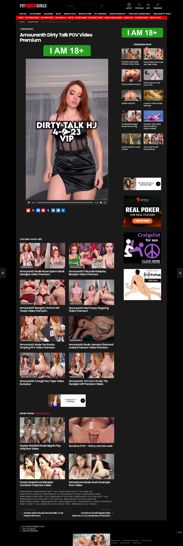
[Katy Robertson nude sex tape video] (153, 54)
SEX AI (71, 17)
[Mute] (101, 202)
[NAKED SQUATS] (131, 95)
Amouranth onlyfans (62, 496)
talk (86, 504)
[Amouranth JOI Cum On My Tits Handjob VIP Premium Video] (91, 365)
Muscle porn (85, 14)
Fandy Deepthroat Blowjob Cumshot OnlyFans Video (36, 483)
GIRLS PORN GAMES (113, 17)
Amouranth (27, 491)
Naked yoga (70, 14)
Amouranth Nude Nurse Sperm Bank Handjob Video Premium (42, 273)
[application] (67, 132)
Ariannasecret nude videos (131, 148)
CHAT (21, 17)
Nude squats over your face (152, 83)
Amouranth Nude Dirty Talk (35, 496)
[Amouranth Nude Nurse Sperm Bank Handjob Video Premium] (42, 255)
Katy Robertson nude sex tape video (153, 63)
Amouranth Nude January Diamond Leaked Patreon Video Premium (91, 346)
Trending (157, 8)
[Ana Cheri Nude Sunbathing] (153, 138)
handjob (46, 504)
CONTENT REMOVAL (30, 531)
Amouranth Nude (92, 494)
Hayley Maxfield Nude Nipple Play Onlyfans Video (40, 447)
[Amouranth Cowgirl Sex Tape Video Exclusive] (42, 365)
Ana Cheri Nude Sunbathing (151, 148)
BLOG (58, 14)
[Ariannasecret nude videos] (131, 138)
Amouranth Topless (90, 501)
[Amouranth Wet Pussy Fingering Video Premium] (91, 292)
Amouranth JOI (52, 494)
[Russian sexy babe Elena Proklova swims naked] (153, 115)
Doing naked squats (131, 84)
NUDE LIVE (128, 17)
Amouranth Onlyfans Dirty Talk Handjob (42, 499)
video (94, 504)
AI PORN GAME (141, 17)
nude (61, 504)
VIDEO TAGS (155, 17)
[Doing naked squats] (131, 75)
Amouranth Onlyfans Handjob (80, 499)
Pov (69, 504)
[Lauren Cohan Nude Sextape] (153, 95)
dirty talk (35, 504)
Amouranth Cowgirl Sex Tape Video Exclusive (42, 382)
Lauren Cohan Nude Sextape (153, 104)
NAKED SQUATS (128, 103)
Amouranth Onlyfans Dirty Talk (92, 496)
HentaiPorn (60, 17)
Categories (35, 14)
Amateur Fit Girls (162, 14)
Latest (129, 8)
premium (77, 504)
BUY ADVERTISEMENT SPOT (33, 527)
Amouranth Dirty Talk (47, 491)
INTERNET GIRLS (96, 17)
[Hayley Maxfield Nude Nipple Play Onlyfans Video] (42, 430)
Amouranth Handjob (32, 494)
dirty (24, 504)
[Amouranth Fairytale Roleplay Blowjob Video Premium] (91, 255)
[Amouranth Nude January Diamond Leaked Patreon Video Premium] (91, 329)
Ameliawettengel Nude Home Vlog (129, 125)
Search (101, 6)
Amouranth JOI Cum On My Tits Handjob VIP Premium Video (88, 382)
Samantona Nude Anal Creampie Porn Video (89, 483)
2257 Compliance (29, 529)
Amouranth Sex (50, 501)
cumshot (107, 501)
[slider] (65, 202)
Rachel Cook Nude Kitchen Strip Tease (130, 63)
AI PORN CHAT (47, 17)
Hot (148, 8)
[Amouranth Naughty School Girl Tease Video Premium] (42, 292)
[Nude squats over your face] (153, 74)
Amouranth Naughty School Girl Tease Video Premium (39, 309)
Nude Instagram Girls (140, 14)
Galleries (48, 14)
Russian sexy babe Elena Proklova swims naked (152, 126)
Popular (139, 8)
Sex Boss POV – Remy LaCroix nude (90, 446)
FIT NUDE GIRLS (32, 17)
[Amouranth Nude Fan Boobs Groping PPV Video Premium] (42, 329)
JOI (55, 504)
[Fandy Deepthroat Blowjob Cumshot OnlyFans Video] (42, 466)
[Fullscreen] (105, 202)
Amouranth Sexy (69, 501)
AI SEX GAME (81, 17)
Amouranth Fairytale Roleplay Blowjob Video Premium (87, 273)
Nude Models (27, 267)
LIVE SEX (23, 14)
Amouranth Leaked (72, 494)
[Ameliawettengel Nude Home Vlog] (131, 115)
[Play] (29, 202)
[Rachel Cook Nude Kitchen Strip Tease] (131, 53)
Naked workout (118, 14)
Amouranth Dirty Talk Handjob (76, 491)
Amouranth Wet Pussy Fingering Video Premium (89, 309)
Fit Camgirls (100, 14)
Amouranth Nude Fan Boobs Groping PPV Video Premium (37, 346)
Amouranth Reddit (31, 501)
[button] (67, 132)
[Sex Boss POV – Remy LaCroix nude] (91, 430)
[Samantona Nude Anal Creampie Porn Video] (91, 466)
